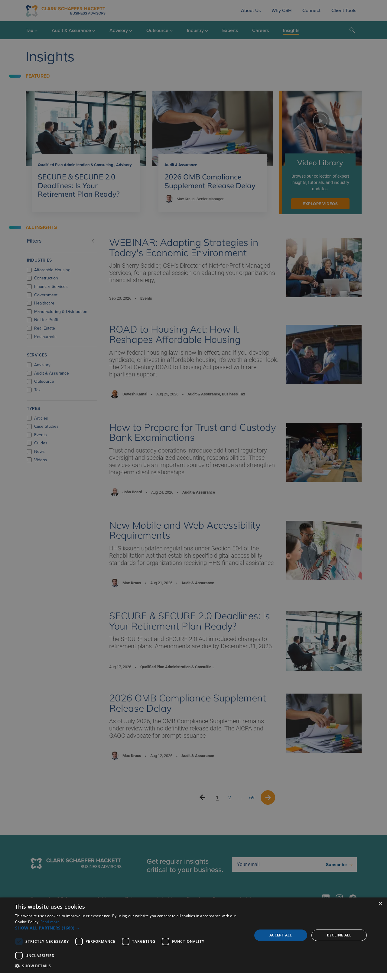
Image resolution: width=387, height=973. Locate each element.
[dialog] (193, 935)
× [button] (380, 904)
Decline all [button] (339, 935)
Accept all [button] (280, 935)
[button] (130, 928)
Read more (50, 921)
